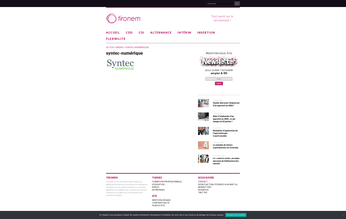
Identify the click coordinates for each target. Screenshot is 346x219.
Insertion (206, 32)
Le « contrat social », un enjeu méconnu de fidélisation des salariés (226, 161)
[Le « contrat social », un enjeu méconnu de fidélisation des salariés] (203, 160)
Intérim (184, 32)
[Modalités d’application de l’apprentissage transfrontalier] (203, 133)
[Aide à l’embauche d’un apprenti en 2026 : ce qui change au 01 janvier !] (203, 118)
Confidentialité (160, 203)
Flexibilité (116, 38)
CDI (141, 32)
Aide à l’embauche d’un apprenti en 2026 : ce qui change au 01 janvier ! (224, 119)
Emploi (155, 187)
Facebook (203, 190)
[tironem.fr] (173, 19)
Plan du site (158, 205)
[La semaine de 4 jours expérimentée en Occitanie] (203, 147)
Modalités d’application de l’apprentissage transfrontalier (225, 133)
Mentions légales (161, 200)
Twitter (202, 192)
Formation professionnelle (167, 181)
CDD (129, 32)
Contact (203, 181)
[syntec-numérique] (150, 65)
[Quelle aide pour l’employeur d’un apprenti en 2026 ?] (203, 105)
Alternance (161, 32)
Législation (158, 184)
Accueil (113, 32)
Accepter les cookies (236, 215)
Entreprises (158, 190)
